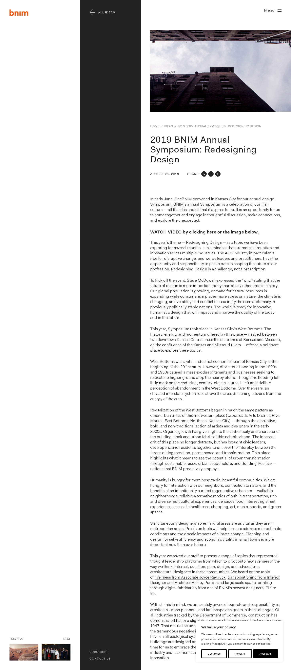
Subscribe (99, 652)
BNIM (19, 12)
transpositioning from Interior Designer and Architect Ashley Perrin (215, 580)
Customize (214, 653)
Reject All (240, 653)
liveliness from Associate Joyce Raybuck (190, 577)
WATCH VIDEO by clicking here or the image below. (204, 232)
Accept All (265, 653)
